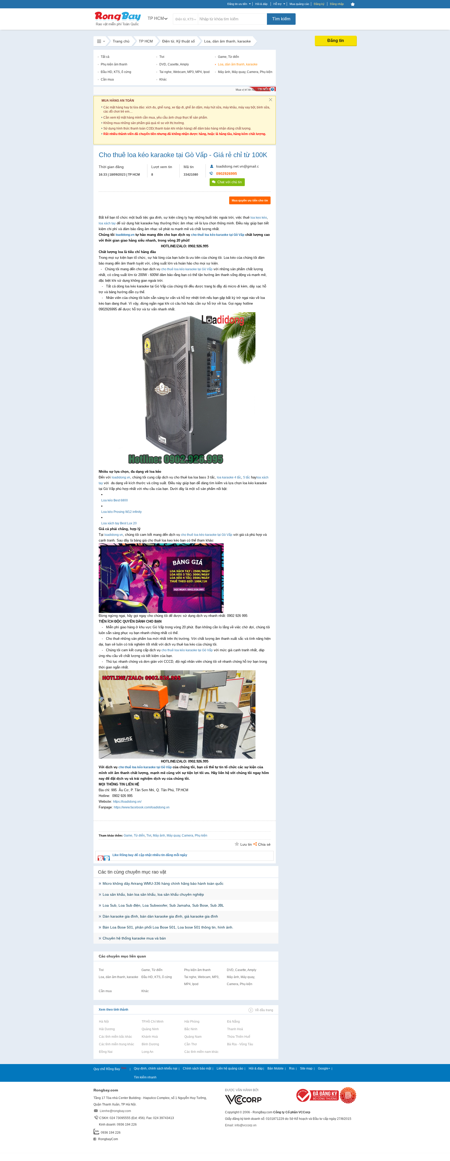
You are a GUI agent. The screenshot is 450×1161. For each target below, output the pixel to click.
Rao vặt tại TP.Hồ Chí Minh (152, 1021)
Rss (292, 1068)
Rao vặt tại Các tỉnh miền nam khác (201, 1052)
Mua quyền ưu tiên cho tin (250, 200)
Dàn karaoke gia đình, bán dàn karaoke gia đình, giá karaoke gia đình (160, 916)
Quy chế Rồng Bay (107, 1069)
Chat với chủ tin (229, 182)
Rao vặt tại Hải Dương (107, 1029)
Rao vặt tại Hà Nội (104, 1021)
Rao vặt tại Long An (147, 1052)
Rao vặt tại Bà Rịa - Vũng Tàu (240, 1044)
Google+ (324, 1068)
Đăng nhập (337, 3)
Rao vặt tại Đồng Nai (106, 1052)
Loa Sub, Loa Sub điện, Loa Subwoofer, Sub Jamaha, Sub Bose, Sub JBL (163, 905)
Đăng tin (335, 40)
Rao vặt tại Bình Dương (150, 1044)
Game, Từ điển (228, 57)
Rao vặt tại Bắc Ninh (190, 1029)
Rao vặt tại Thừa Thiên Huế (238, 1037)
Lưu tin (246, 844)
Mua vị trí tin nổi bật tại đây (252, 89)
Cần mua (107, 79)
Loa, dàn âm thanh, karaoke (238, 64)
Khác (163, 79)
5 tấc (246, 477)
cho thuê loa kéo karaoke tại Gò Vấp (217, 235)
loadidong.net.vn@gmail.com (240, 166)
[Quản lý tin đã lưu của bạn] (353, 4)
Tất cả (105, 57)
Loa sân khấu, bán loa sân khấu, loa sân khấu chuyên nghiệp (153, 894)
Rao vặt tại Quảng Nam (193, 1037)
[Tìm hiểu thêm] (272, 89)
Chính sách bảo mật (197, 1068)
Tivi (161, 57)
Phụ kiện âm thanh (114, 64)
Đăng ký (319, 3)
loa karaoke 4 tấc (229, 477)
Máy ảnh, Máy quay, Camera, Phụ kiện (245, 72)
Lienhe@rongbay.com (115, 1111)
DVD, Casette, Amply (174, 64)
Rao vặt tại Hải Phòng (191, 1021)
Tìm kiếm (281, 18)
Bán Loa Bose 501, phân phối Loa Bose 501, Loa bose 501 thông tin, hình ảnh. (168, 927)
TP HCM (156, 18)
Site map (306, 1068)
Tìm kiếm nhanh (145, 1077)
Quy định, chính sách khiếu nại (155, 1068)
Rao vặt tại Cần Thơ (190, 1044)
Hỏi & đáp (256, 1068)
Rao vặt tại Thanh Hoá (235, 1029)
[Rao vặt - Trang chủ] (118, 26)
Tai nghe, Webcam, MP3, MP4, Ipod (184, 72)
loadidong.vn (125, 235)
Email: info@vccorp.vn (241, 1125)
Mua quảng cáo (299, 3)
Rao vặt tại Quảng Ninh (150, 1029)
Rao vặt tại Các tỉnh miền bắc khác (115, 1037)
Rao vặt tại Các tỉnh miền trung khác (116, 1044)
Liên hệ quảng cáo (230, 1068)
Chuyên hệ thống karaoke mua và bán (134, 938)
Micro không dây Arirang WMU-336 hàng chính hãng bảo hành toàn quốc (163, 883)
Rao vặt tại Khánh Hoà (149, 1037)
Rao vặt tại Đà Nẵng (233, 1021)
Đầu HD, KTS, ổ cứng (116, 72)
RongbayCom (107, 1139)
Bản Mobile (275, 1068)
